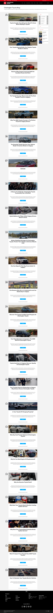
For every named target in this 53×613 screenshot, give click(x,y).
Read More (23, 31)
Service (6, 599)
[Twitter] (24, 606)
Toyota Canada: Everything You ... (44, 32)
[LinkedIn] (31, 606)
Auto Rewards (18, 597)
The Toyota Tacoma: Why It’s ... (45, 41)
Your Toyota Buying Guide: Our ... (45, 35)
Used (6, 596)
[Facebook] (22, 606)
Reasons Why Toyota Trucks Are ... (45, 38)
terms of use (9, 611)
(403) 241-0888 (44, 0)
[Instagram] (29, 606)
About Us (17, 598)
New (6, 595)
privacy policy (12, 611)
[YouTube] (27, 606)
